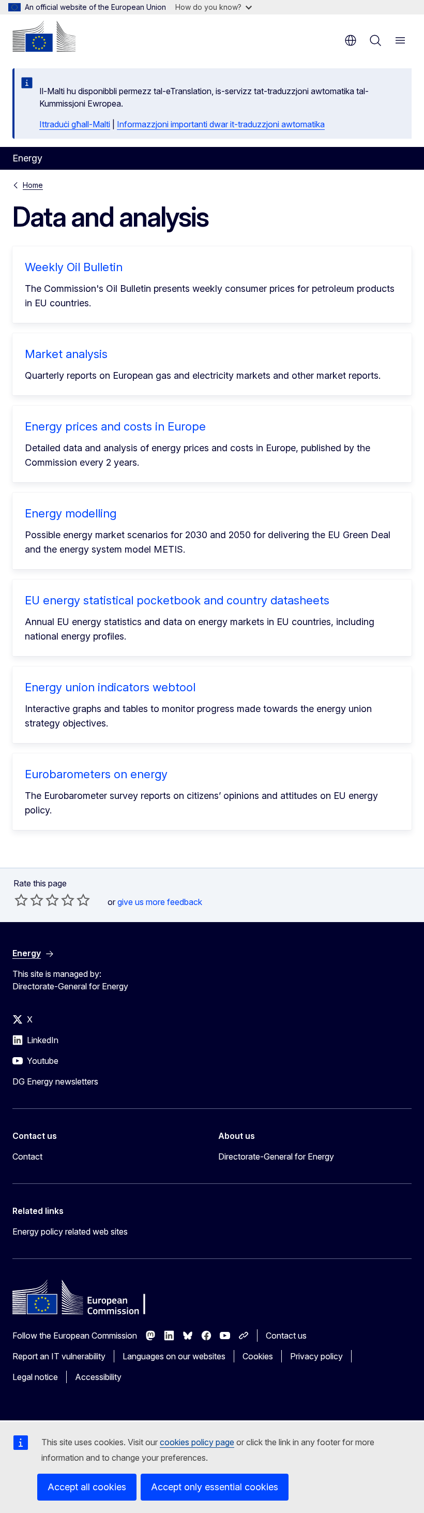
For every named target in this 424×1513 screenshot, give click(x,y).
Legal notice (35, 1377)
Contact (27, 1156)
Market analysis (66, 354)
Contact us (286, 1335)
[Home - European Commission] (43, 36)
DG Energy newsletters (55, 1081)
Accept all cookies (87, 1486)
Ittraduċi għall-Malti (74, 124)
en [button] (350, 40)
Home (33, 185)
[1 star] (21, 900)
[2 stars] (28, 900)
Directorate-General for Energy (276, 1156)
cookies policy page (197, 1442)
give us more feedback (159, 902)
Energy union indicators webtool (110, 687)
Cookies (258, 1356)
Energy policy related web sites (70, 1231)
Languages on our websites (174, 1356)
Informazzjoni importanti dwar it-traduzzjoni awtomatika (221, 124)
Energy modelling (70, 513)
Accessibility (98, 1377)
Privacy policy (316, 1356)
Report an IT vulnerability (58, 1356)
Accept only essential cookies (214, 1486)
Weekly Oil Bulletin (74, 267)
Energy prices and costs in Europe (115, 426)
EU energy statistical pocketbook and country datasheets (177, 600)
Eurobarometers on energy (96, 774)
